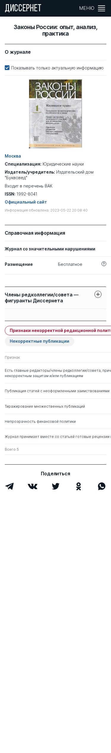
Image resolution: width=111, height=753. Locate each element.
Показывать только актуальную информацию (57, 67)
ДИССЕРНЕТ (23, 9)
